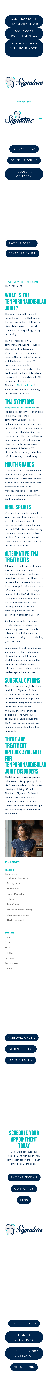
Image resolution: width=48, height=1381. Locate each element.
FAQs (7, 947)
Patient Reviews (24, 1177)
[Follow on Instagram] (14, 12)
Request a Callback (24, 174)
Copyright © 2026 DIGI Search (24, 1353)
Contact (9, 968)
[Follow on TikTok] (29, 12)
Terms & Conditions (24, 1337)
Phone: (7, 1021)
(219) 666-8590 (24, 101)
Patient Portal (21, 243)
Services (18, 281)
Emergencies (13, 883)
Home (8, 281)
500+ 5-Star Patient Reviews (24, 33)
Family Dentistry (15, 894)
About (8, 942)
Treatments (32, 281)
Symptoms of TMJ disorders (20, 407)
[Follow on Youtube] (34, 12)
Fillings (10, 899)
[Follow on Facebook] (19, 12)
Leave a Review (20, 1060)
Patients (9, 952)
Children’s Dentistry (17, 878)
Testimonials (11, 963)
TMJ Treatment (15, 920)
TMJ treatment (25, 385)
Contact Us (24, 1188)
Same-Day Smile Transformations (24, 21)
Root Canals (13, 904)
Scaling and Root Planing (20, 909)
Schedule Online (24, 160)
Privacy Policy (24, 1323)
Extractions (13, 888)
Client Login (24, 1367)
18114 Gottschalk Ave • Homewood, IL (24, 48)
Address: (9, 1005)
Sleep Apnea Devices (18, 915)
